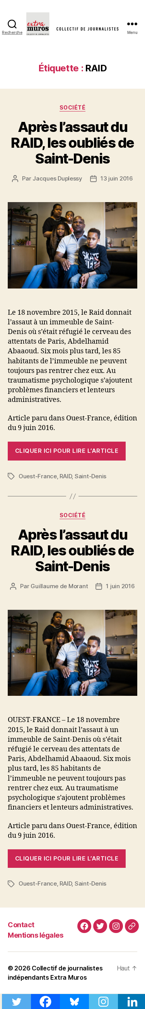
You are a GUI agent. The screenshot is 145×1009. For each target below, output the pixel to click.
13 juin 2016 (117, 178)
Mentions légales (35, 935)
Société (73, 107)
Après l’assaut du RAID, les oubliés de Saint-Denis (72, 142)
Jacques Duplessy (57, 178)
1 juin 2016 (120, 586)
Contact (21, 925)
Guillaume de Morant (59, 586)
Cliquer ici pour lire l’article (66, 450)
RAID (66, 476)
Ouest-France (38, 476)
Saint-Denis (90, 476)
